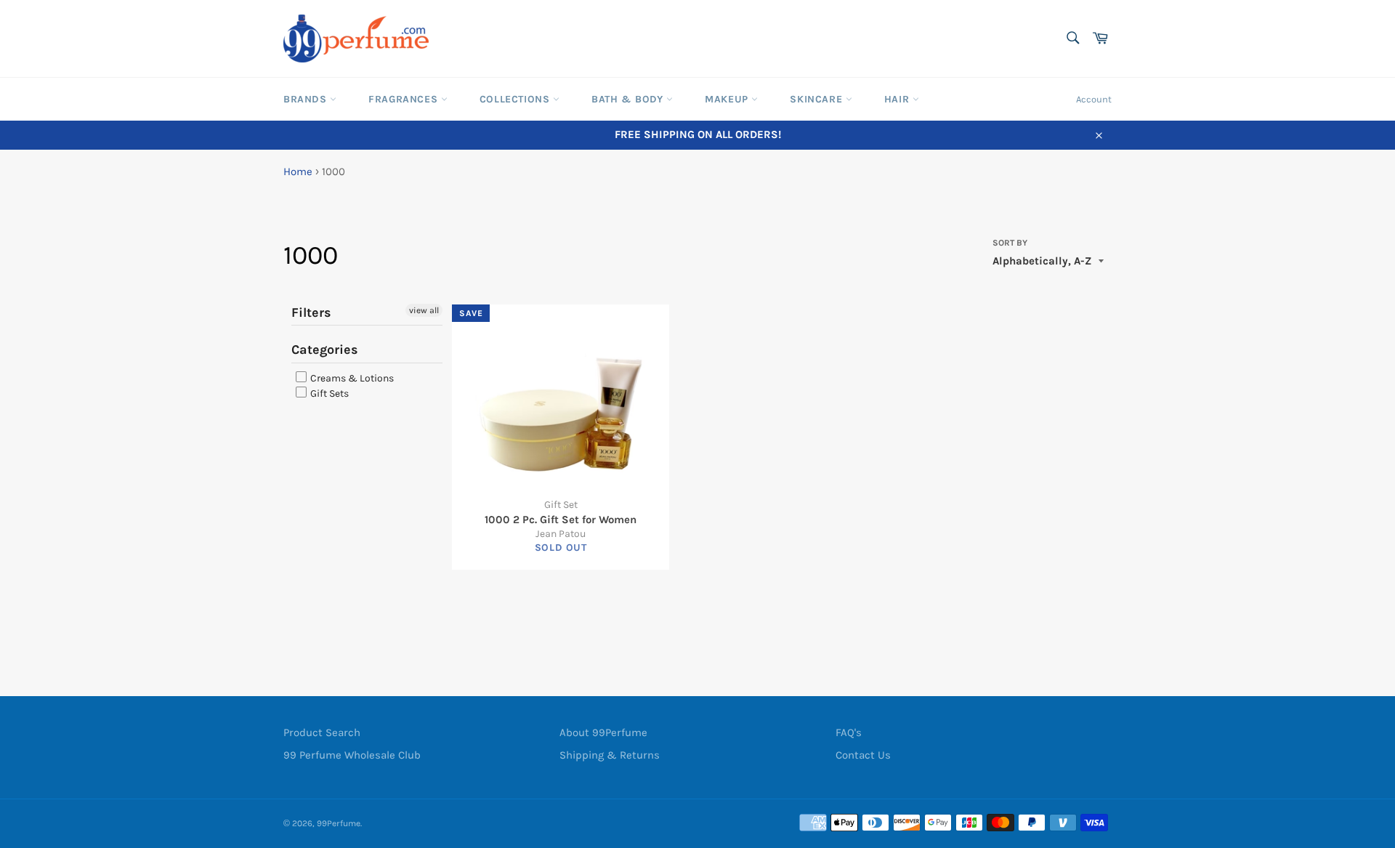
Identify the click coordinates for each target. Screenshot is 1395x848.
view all (424, 310)
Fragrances (404, 99)
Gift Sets (328, 393)
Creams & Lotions (351, 378)
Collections (516, 99)
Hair (898, 99)
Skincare (817, 99)
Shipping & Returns (609, 755)
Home (297, 171)
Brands (306, 99)
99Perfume (338, 823)
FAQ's (849, 732)
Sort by (1009, 243)
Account (1094, 99)
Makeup (728, 99)
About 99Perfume (603, 732)
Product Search (321, 732)
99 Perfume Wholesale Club (352, 755)
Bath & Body (628, 99)
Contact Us (863, 755)
